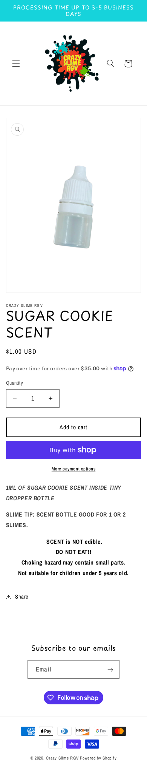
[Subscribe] (110, 669)
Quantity (14, 382)
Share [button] (22, 596)
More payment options (74, 469)
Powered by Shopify (98, 758)
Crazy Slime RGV (63, 758)
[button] (15, 63)
